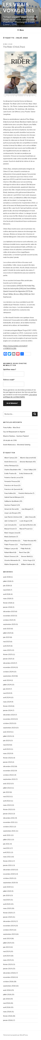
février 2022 (7, 809)
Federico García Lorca (13, 477)
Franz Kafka (10, 493)
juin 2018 (6, 999)
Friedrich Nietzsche (26, 493)
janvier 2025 (7, 659)
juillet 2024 (7, 685)
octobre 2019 (8, 930)
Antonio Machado (28, 462)
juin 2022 (6, 792)
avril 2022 (6, 801)
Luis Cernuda (10, 525)
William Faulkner (28, 564)
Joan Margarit (27, 509)
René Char (24, 552)
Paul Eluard (25, 545)
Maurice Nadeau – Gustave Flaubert (16, 436)
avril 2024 (6, 697)
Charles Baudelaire (12, 470)
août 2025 (7, 629)
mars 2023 (7, 753)
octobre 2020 (8, 878)
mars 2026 (7, 599)
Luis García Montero (27, 525)
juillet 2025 (7, 633)
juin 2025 (6, 637)
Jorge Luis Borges (12, 513)
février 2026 (7, 603)
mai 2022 (6, 796)
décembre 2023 (9, 715)
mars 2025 (7, 650)
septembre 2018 (9, 986)
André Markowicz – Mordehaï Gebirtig (16, 445)
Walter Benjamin (11, 564)
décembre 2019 (9, 921)
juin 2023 (6, 741)
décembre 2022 (9, 766)
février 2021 (7, 861)
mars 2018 (7, 1012)
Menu (22, 30)
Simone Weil (27, 556)
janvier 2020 (7, 917)
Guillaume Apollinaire (13, 501)
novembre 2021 (9, 822)
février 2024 (7, 706)
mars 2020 (7, 908)
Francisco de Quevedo (13, 489)
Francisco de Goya (12, 485)
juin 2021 (6, 844)
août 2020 (7, 887)
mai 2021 (6, 848)
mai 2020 (6, 900)
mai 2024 (6, 693)
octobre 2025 (8, 620)
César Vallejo (30, 470)
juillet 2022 (7, 788)
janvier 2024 (7, 710)
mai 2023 (6, 745)
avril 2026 (6, 594)
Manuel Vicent (10, 529)
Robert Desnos (11, 556)
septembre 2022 (9, 779)
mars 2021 (7, 857)
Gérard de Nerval (11, 509)
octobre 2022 (8, 775)
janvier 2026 (7, 607)
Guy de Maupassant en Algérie (14, 432)
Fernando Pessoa (12, 481)
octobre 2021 (8, 827)
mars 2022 (7, 805)
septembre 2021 (9, 831)
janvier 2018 (7, 1020)
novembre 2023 (9, 719)
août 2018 (7, 990)
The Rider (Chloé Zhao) (14, 47)
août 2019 (7, 938)
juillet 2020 (7, 891)
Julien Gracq (30, 517)
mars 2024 (7, 702)
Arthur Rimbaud (11, 466)
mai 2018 (6, 1003)
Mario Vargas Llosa (12, 533)
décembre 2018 (9, 973)
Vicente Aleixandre (12, 560)
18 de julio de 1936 (10, 440)
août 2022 (7, 784)
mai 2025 (6, 642)
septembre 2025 (9, 624)
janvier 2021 (7, 865)
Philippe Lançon (11, 549)
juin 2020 (6, 895)
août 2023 (7, 732)
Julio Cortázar (10, 521)
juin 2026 (6, 586)
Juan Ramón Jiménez (13, 517)
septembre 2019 (9, 934)
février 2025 (7, 654)
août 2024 (7, 680)
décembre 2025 (9, 611)
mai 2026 (6, 590)
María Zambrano (11, 537)
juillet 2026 (7, 581)
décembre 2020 (9, 870)
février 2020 (7, 913)
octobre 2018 (8, 982)
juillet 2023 (7, 736)
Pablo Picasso (11, 545)
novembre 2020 (9, 874)
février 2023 (7, 758)
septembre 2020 (9, 883)
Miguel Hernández (12, 541)
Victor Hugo (29, 560)
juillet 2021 (7, 840)
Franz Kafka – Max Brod (11, 427)
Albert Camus (10, 458)
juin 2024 (6, 689)
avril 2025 (6, 646)
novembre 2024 (9, 667)
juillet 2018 (7, 994)
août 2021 (7, 835)
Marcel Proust (25, 529)
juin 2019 (6, 947)
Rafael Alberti (10, 552)
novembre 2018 (9, 977)
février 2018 (7, 1016)
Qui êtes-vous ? (9, 369)
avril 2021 (6, 852)
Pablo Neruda (29, 541)
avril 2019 (6, 956)
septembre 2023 (9, 728)
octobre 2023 (8, 723)
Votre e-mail (9, 380)
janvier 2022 (7, 814)
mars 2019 (7, 960)
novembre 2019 (9, 926)
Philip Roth (25, 549)
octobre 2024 (8, 672)
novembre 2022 (9, 771)
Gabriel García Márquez (14, 497)
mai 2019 (6, 951)
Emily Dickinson (25, 473)
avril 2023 (6, 749)
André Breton (10, 462)
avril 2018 (6, 1007)
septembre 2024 (9, 676)
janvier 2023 (7, 762)
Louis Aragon (25, 521)
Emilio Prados (10, 473)
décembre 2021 (9, 818)
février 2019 (7, 964)
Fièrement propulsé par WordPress (15, 1035)
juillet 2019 (7, 943)
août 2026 (7, 577)
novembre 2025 (9, 616)
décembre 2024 (9, 663)
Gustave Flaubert (12, 505)
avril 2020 (6, 904)
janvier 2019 (7, 969)
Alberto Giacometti (28, 458)
